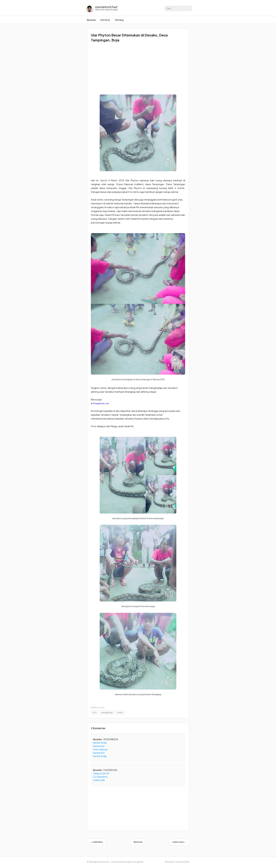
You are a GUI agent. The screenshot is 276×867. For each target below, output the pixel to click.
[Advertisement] (138, 67)
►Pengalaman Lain (100, 403)
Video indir (99, 779)
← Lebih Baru (96, 842)
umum (120, 712)
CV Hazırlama (100, 776)
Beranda (91, 19)
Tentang (119, 19)
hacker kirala (100, 742)
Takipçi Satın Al (101, 773)
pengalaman (107, 712)
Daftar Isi (105, 19)
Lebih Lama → (179, 842)
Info (95, 712)
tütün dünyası (100, 749)
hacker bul (98, 745)
